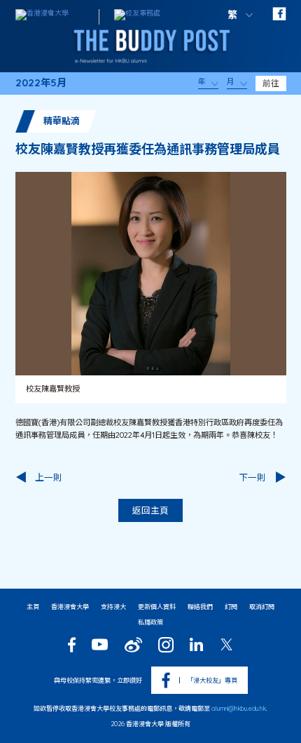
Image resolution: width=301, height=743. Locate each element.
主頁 (33, 606)
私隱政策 (150, 622)
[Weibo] (133, 644)
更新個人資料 (157, 606)
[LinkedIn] (196, 644)
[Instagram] (166, 644)
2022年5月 (40, 83)
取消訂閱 (261, 606)
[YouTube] (100, 644)
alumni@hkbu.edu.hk (238, 708)
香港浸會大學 (70, 606)
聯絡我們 (200, 606)
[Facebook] (72, 644)
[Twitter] (226, 644)
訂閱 (231, 606)
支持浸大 (113, 606)
